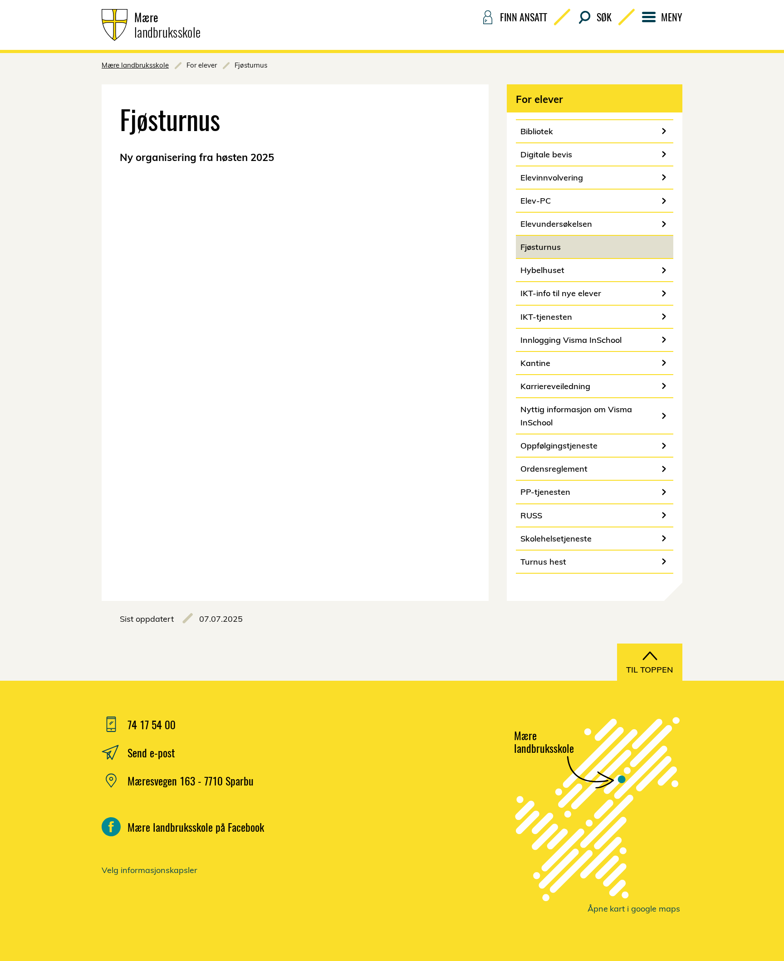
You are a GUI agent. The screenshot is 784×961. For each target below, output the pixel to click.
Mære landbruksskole (135, 65)
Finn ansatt (523, 17)
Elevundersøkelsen (556, 224)
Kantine (535, 363)
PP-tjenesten (545, 492)
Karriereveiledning (555, 386)
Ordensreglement (554, 468)
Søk (604, 17)
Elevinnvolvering (551, 177)
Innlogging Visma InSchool (571, 340)
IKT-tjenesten (546, 317)
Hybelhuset (542, 270)
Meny (671, 17)
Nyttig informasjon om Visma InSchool (576, 416)
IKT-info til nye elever (560, 293)
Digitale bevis (546, 154)
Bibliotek (536, 131)
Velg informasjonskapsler (149, 870)
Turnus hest (543, 561)
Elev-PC (535, 200)
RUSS (531, 515)
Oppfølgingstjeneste (559, 445)
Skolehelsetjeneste (556, 538)
